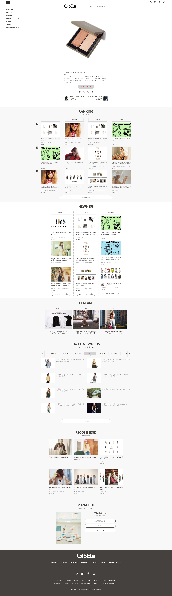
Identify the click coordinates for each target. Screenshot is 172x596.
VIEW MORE (86, 197)
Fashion (61, 212)
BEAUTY (9, 12)
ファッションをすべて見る (61, 294)
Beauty (86, 212)
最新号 (76, 580)
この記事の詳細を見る (86, 86)
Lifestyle (111, 212)
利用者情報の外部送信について (111, 583)
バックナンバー (100, 530)
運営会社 (59, 580)
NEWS (8, 21)
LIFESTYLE (10, 15)
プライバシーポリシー (109, 580)
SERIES (8, 24)
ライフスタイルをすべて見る (111, 293)
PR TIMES (96, 580)
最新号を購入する (100, 521)
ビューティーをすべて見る (86, 294)
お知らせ (68, 580)
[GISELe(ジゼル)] (86, 555)
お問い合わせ (56, 583)
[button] (85, 336)
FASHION (9, 9)
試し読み (100, 525)
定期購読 (66, 583)
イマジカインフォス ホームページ (81, 583)
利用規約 (96, 583)
